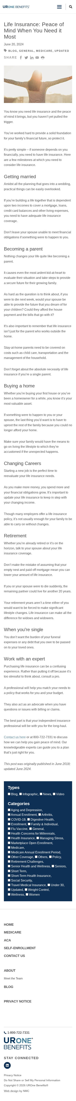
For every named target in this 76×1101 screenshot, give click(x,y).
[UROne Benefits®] (16, 7)
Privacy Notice (17, 1001)
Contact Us (14, 956)
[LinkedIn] (7, 1065)
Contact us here (15, 737)
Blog (12, 50)
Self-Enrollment (20, 948)
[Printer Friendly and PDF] (42, 57)
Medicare (44, 50)
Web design (11, 1090)
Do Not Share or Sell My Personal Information (32, 1080)
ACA (7, 940)
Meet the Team (13, 978)
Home (9, 924)
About (9, 970)
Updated (62, 50)
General (26, 50)
